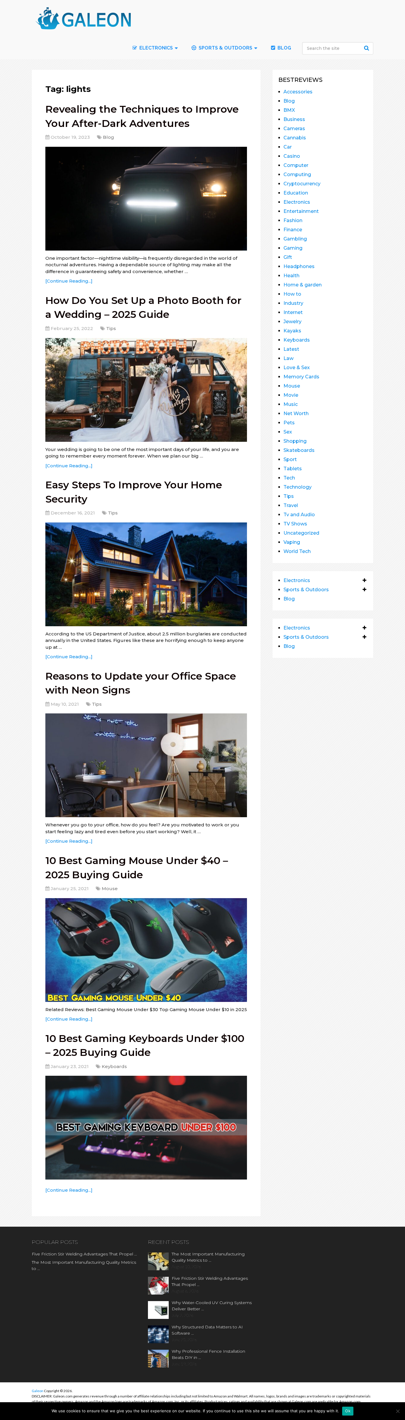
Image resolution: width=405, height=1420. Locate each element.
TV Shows (295, 524)
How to (292, 294)
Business (294, 119)
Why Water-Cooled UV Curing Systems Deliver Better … (212, 1305)
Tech (289, 478)
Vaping (291, 542)
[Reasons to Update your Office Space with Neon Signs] (146, 765)
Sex (287, 432)
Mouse (110, 888)
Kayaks (292, 331)
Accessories (297, 92)
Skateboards (299, 450)
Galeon (37, 1391)
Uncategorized (301, 533)
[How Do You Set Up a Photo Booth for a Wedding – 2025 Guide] (146, 390)
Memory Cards (301, 377)
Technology (297, 487)
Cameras (294, 128)
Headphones (299, 266)
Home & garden (302, 285)
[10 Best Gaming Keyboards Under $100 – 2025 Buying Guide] (146, 1128)
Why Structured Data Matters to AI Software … (207, 1330)
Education (295, 193)
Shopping (295, 441)
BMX (289, 110)
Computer (295, 165)
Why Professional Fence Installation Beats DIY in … (208, 1354)
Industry (293, 303)
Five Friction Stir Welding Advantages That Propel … (84, 1254)
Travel (290, 505)
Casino (291, 156)
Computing (297, 174)
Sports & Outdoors (224, 48)
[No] (398, 1411)
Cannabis (294, 138)
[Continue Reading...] (69, 281)
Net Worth (296, 413)
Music (290, 404)
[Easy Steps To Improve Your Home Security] (146, 574)
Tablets (292, 468)
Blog (283, 48)
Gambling (295, 239)
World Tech (297, 551)
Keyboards (114, 1066)
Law (288, 358)
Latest (291, 349)
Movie (290, 395)
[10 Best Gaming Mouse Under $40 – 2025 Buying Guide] (146, 950)
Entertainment (301, 211)
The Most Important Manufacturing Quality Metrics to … (84, 1265)
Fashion (292, 220)
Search (367, 48)
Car (287, 147)
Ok (347, 1410)
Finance (292, 229)
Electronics (296, 202)
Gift (287, 257)
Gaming (292, 248)
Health (291, 275)
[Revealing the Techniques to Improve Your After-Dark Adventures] (146, 199)
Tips (111, 328)
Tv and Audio (299, 514)
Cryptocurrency (302, 184)
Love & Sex (296, 367)
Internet (293, 312)
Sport (290, 459)
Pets (289, 422)
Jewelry (292, 321)
